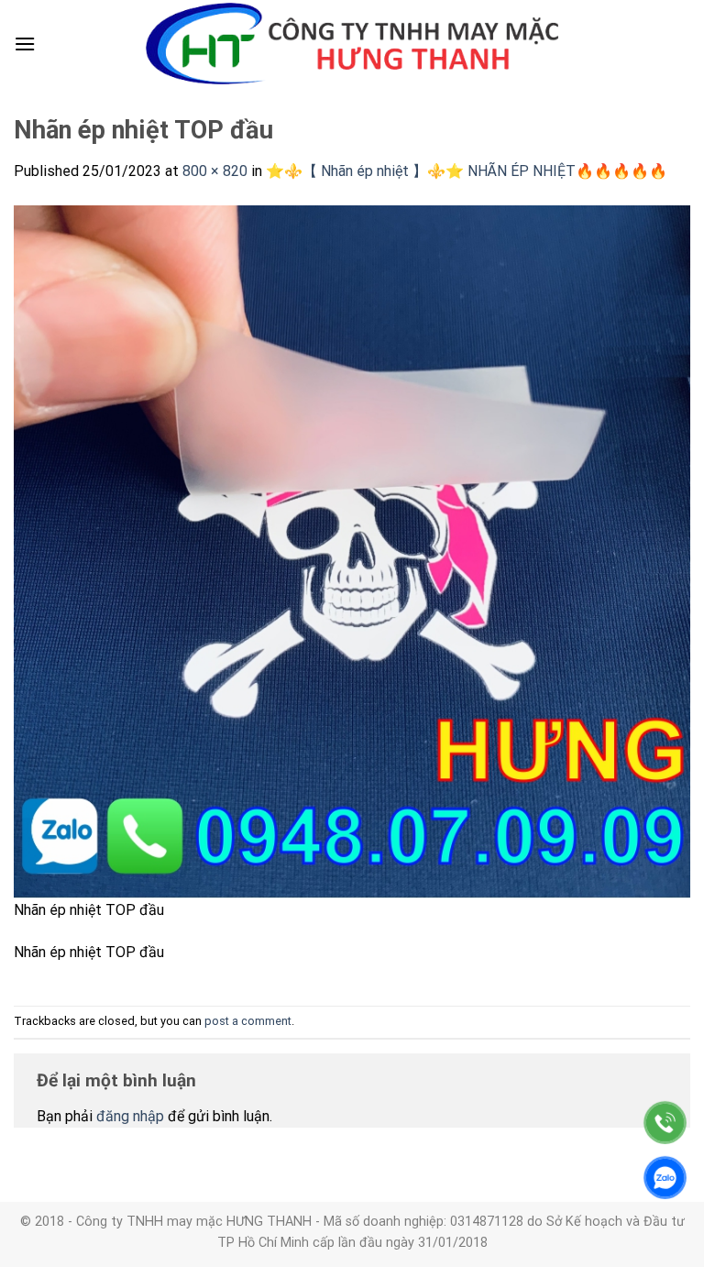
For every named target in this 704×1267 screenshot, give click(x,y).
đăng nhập (130, 1116)
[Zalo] (665, 1177)
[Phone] (665, 1122)
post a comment (248, 1021)
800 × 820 (215, 171)
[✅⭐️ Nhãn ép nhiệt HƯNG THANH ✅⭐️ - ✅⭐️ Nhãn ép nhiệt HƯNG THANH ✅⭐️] (352, 44)
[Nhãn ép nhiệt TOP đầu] (352, 550)
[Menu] (25, 43)
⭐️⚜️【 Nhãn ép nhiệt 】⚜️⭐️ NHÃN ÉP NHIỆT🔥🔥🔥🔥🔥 (466, 171)
